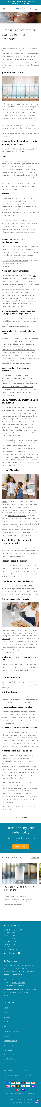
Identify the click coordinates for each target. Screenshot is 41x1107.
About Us (7, 1022)
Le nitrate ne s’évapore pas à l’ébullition (16, 221)
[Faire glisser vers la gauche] (16, 916)
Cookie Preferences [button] (11, 1059)
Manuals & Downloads (11, 1031)
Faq (5, 1027)
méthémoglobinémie (9, 229)
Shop (5, 1012)
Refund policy (8, 1050)
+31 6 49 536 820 (10, 944)
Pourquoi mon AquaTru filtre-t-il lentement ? (19, 888)
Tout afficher (35, 858)
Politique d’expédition (28, 1099)
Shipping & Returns (10, 1041)
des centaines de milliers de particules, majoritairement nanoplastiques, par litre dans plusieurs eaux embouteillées (19, 295)
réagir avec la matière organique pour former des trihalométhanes (20, 341)
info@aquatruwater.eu (17, 985)
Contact (6, 1036)
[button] (4, 8)
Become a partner (10, 1055)
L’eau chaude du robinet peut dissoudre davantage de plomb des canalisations (19, 186)
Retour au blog (22, 817)
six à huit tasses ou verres (14, 107)
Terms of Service (9, 1045)
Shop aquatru (20, 847)
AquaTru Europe (13, 1093)
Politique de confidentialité (32, 1096)
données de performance (17, 516)
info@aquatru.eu (10, 938)
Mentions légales (17, 1102)
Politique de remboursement (15, 1096)
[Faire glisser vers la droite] (25, 916)
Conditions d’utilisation (15, 1099)
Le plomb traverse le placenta (12, 161)
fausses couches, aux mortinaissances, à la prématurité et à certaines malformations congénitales (20, 324)
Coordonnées (27, 1102)
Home (6, 1008)
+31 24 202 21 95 (10, 941)
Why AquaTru (8, 1017)
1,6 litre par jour (29, 128)
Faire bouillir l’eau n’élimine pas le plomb (16, 184)
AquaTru (4, 502)
